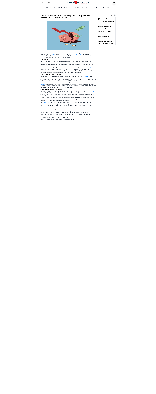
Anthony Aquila (77, 54)
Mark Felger (85, 76)
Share (111, 15)
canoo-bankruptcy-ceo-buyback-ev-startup (57, 10)
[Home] (41, 10)
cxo (45, 10)
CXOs (87, 7)
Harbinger (42, 84)
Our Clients (73, 7)
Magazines (67, 7)
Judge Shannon (45, 102)
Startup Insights (81, 7)
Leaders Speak (94, 7)
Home (47, 7)
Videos (100, 7)
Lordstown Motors (89, 67)
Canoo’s (52, 54)
